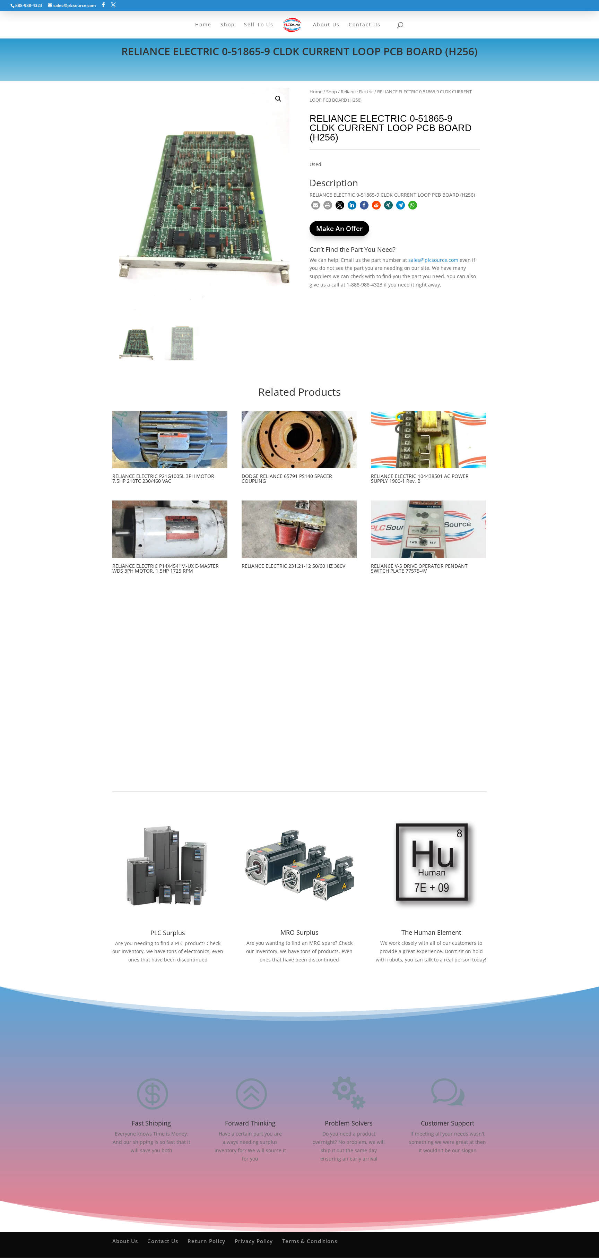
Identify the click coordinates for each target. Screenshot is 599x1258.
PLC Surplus (167, 932)
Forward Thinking (250, 1123)
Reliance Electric (357, 91)
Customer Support (447, 1123)
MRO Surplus (299, 932)
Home (316, 91)
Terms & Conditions (309, 1241)
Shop (331, 91)
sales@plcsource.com (433, 260)
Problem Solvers (349, 1123)
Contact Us (162, 1241)
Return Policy (206, 1241)
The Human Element (431, 932)
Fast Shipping (151, 1123)
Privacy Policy (254, 1241)
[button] (278, 99)
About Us (125, 1241)
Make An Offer (339, 228)
